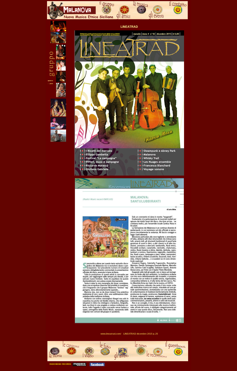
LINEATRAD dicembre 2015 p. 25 (140, 334)
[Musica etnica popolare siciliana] (79, 364)
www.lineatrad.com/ (111, 334)
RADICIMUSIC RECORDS (60, 364)
